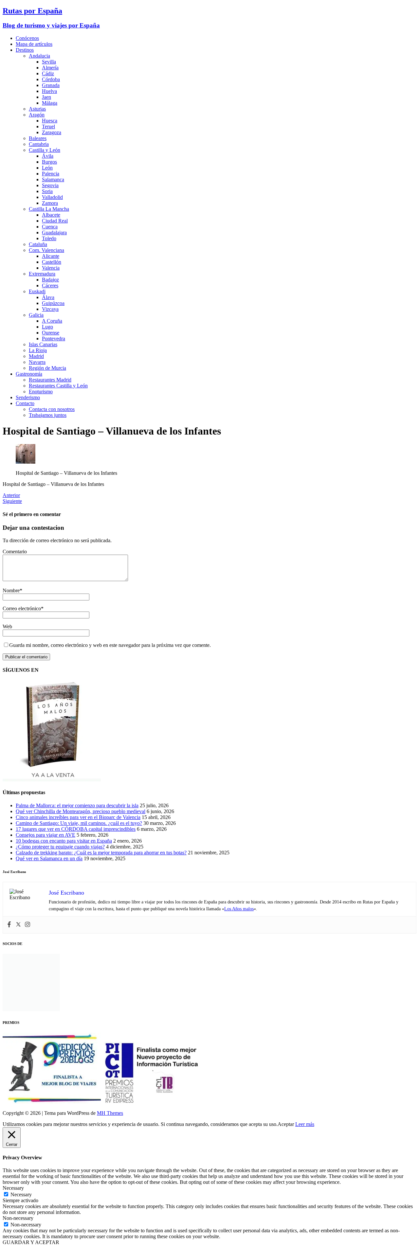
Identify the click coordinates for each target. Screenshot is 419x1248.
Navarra (37, 362)
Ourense (50, 332)
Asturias (37, 109)
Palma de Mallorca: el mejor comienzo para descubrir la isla (77, 805)
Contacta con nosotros (52, 409)
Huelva (49, 91)
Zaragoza (51, 132)
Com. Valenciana (46, 250)
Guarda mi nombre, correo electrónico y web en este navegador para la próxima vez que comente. (110, 645)
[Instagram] (27, 924)
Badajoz (50, 279)
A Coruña (52, 321)
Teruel (48, 126)
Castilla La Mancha (49, 209)
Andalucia (39, 56)
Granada (51, 85)
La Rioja (38, 350)
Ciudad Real (55, 220)
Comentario (15, 551)
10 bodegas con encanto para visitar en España (64, 841)
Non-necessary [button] (18, 1218)
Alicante (50, 256)
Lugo (47, 327)
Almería (50, 67)
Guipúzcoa (53, 303)
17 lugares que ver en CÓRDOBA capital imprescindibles (76, 829)
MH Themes (110, 1113)
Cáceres (50, 285)
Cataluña (38, 244)
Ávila (47, 156)
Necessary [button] (13, 1188)
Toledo (49, 238)
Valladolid (52, 197)
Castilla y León (44, 150)
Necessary (21, 1194)
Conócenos (27, 38)
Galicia (36, 315)
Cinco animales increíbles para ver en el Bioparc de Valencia (78, 817)
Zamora (50, 203)
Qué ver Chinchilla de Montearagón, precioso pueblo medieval (80, 811)
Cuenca (50, 226)
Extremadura (42, 273)
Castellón (51, 262)
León (47, 167)
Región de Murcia (47, 368)
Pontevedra (53, 338)
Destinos (25, 50)
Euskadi (37, 291)
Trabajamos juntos (47, 415)
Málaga (49, 103)
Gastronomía (29, 374)
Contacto (25, 403)
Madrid (36, 356)
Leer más (304, 1124)
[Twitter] (18, 924)
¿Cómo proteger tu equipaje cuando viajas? (60, 846)
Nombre (11, 590)
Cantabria (39, 144)
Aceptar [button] (286, 1124)
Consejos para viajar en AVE (45, 835)
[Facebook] (9, 924)
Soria (47, 191)
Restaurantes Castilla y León (58, 385)
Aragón (37, 114)
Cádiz (48, 73)
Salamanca (53, 179)
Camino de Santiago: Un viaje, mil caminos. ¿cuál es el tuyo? (79, 823)
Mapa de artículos (34, 44)
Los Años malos (239, 908)
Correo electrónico (22, 608)
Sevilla (49, 61)
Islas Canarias (43, 344)
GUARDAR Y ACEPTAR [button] (31, 1242)
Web (7, 626)
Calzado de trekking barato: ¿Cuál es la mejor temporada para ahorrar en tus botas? (101, 852)
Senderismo (28, 397)
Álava (48, 297)
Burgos (49, 162)
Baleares (37, 138)
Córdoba (51, 79)
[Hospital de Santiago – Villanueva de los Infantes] (25, 462)
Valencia (51, 268)
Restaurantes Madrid (50, 380)
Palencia (50, 173)
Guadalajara (54, 232)
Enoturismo (41, 391)
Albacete (51, 215)
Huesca (49, 120)
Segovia (50, 185)
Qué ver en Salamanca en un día (49, 858)
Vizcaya (50, 309)
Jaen (46, 97)
